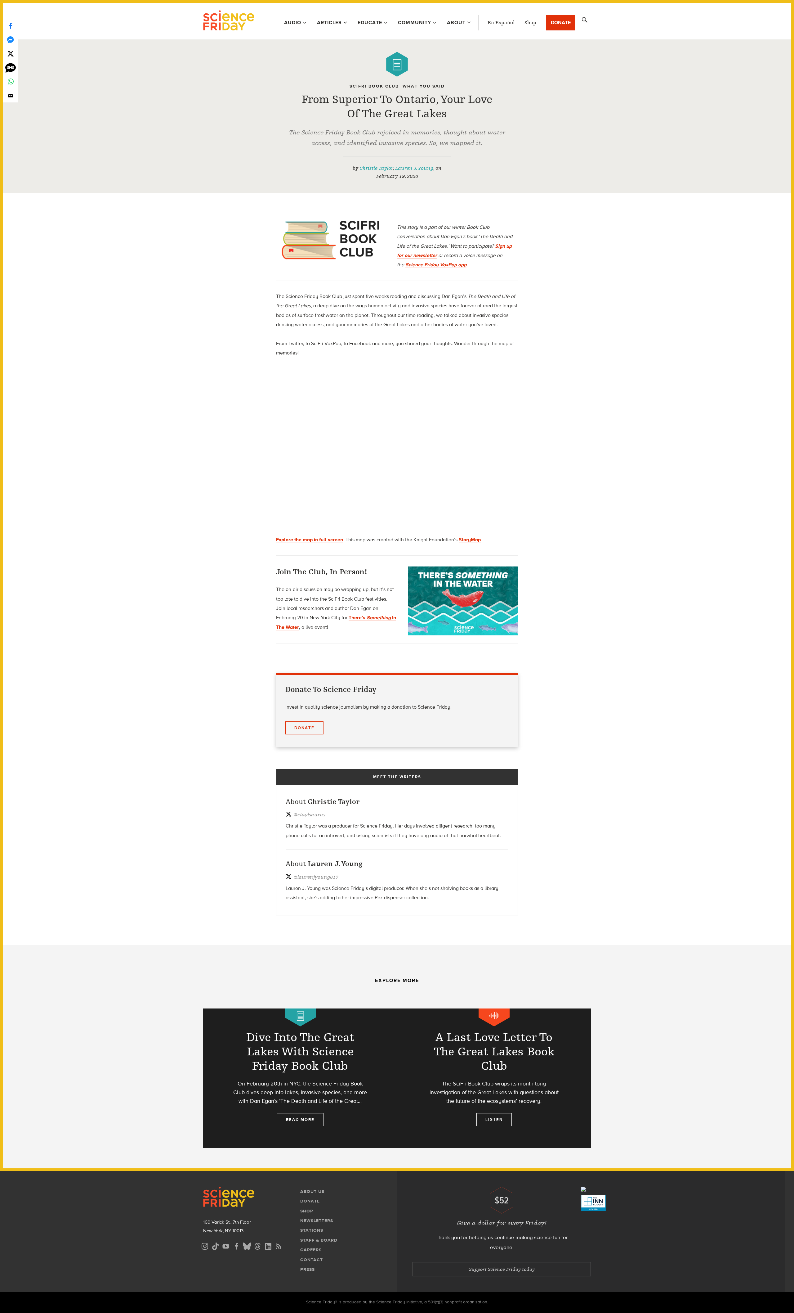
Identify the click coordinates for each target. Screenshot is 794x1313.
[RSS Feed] (278, 1245)
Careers (311, 1249)
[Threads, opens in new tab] (257, 1245)
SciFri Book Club (374, 86)
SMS (10, 67)
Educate (370, 22)
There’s (358, 617)
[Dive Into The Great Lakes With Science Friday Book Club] (300, 1078)
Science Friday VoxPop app (435, 265)
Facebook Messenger (10, 40)
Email (10, 95)
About (456, 22)
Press (307, 1269)
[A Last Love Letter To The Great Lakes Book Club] (494, 1078)
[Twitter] (10, 54)
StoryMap (470, 540)
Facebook (10, 26)
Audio (292, 22)
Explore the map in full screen (309, 540)
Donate (561, 22)
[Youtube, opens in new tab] (225, 1245)
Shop (530, 22)
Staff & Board (318, 1240)
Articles (329, 22)
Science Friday (228, 21)
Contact (311, 1259)
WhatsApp (10, 81)
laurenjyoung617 (315, 877)
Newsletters (316, 1220)
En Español (501, 22)
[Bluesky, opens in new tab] (247, 1245)
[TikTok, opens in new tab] (215, 1245)
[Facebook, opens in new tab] (236, 1245)
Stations (311, 1230)
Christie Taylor (376, 168)
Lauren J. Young (414, 168)
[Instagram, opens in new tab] (204, 1245)
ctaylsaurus (309, 815)
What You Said (424, 86)
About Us (312, 1191)
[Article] (397, 64)
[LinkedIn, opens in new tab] (268, 1245)
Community (414, 22)
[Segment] (494, 1017)
